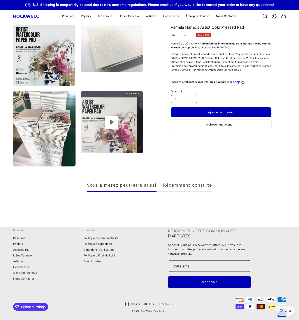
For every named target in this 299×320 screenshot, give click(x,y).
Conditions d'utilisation (98, 249)
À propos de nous (25, 272)
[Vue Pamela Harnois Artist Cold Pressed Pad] (112, 122)
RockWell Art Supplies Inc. (154, 311)
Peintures (19, 238)
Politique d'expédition (97, 244)
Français (164, 304)
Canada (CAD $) (140, 304)
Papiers (18, 244)
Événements (21, 267)
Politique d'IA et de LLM (99, 255)
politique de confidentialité (100, 238)
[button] (86, 16)
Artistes (18, 261)
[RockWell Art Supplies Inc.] (26, 16)
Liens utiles (90, 230)
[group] (149, 5)
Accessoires (21, 249)
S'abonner (209, 282)
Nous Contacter (23, 278)
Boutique (18, 230)
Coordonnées (92, 261)
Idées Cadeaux (22, 255)
